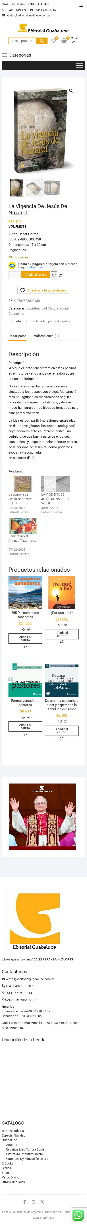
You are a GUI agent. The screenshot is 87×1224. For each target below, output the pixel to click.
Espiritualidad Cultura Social (48, 308)
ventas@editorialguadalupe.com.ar (28, 15)
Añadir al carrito (36, 274)
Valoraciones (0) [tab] (46, 336)
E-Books (7, 1163)
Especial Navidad (13, 1135)
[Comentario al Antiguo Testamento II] (22, 526)
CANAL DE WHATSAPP (20, 1000)
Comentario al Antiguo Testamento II (22, 540)
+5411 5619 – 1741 (18, 993)
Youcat (7, 1172)
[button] (71, 91)
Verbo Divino (10, 1177)
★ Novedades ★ (13, 1131)
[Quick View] (28, 630)
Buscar (42, 41)
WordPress (47, 1217)
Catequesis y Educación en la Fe (28, 1159)
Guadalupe (16, 314)
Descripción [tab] (17, 336)
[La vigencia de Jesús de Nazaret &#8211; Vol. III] (22, 484)
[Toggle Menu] (79, 65)
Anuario (11, 1145)
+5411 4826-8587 (45, 10)
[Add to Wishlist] (54, 275)
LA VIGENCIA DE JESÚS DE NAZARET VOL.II (55, 499)
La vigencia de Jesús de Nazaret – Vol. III (21, 499)
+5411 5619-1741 (16, 10)
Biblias (6, 1168)
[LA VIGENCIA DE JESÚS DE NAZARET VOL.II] (55, 484)
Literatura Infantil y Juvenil (24, 1154)
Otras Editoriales (13, 1182)
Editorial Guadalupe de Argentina (47, 321)
